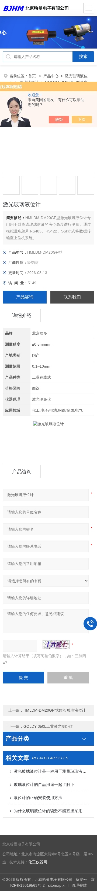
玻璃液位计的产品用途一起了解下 (44, 784)
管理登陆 (79, 885)
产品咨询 (24, 297)
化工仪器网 (37, 862)
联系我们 (72, 297)
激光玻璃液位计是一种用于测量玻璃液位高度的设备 (51, 771)
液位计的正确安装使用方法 (38, 797)
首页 (32, 76)
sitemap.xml (58, 885)
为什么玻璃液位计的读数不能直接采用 (48, 810)
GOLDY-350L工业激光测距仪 (48, 726)
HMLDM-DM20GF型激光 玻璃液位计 (54, 710)
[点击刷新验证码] (56, 644)
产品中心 (50, 76)
